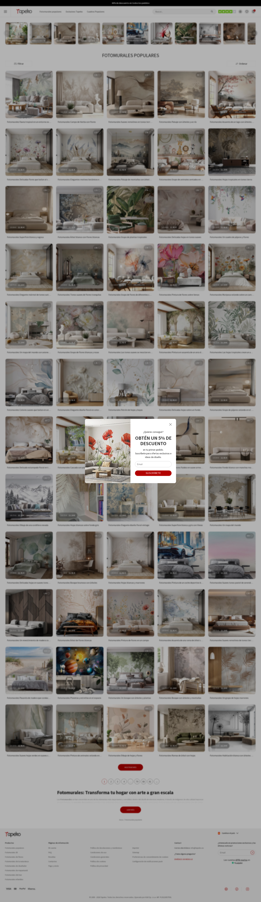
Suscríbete (153, 473)
